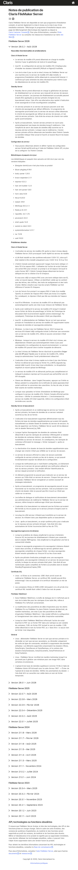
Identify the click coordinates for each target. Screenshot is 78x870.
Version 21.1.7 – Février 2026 (24, 738)
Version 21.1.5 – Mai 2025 (23, 749)
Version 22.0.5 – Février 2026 (25, 705)
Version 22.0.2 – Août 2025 (24, 716)
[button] (10, 46)
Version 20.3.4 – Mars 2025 (24, 788)
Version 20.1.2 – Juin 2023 (23, 810)
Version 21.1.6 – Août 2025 (23, 744)
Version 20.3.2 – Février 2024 (25, 794)
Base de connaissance (42, 847)
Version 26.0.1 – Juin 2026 (23, 682)
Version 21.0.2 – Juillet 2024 (24, 771)
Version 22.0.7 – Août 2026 (24, 694)
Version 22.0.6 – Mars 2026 (24, 699)
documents (13, 853)
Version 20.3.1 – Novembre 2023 (26, 799)
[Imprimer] (13, 19)
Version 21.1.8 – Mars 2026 (24, 732)
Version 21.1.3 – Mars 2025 (24, 760)
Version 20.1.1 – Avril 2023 (23, 816)
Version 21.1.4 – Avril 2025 (23, 755)
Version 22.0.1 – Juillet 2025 (24, 721)
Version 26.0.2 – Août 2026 (24, 46)
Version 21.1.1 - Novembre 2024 (26, 766)
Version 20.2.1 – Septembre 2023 (27, 805)
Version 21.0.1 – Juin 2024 (23, 777)
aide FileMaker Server (45, 851)
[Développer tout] (10, 19)
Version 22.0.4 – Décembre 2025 (26, 710)
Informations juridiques (39, 863)
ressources (26, 853)
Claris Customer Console (18, 32)
